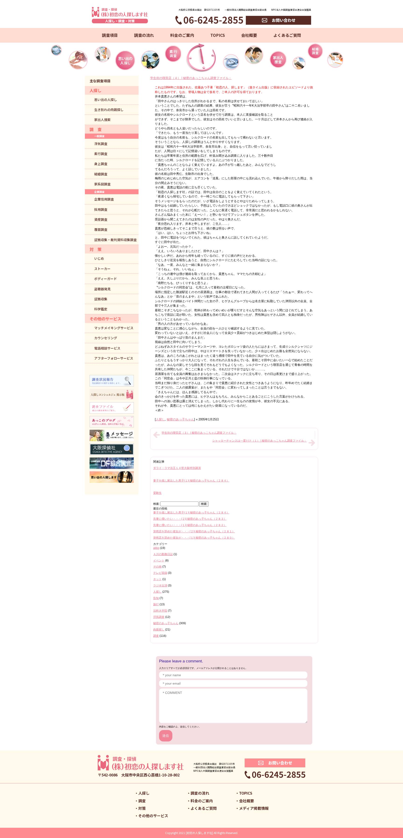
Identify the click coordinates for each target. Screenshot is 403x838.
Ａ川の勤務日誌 (163, 554)
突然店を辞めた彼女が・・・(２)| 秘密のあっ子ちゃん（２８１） (194, 531)
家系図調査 (102, 184)
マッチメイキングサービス (113, 328)
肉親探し (158, 629)
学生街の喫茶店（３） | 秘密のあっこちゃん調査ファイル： (199, 432)
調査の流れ (144, 35)
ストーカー (102, 268)
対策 (142, 808)
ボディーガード (105, 278)
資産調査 (100, 219)
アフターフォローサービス (113, 358)
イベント (158, 560)
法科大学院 (160, 610)
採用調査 (100, 209)
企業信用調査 (104, 199)
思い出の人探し (105, 99)
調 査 (95, 129)
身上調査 (100, 163)
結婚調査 (100, 174)
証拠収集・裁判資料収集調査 (115, 239)
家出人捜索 (102, 119)
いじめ (99, 258)
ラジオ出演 (160, 585)
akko (156, 548)
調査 (156, 635)
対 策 (95, 249)
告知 (156, 598)
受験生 (157, 493)
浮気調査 (158, 617)
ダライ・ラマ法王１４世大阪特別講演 (177, 468)
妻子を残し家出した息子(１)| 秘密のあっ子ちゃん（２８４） (191, 480)
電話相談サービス (107, 348)
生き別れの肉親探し (109, 109)
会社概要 (249, 35)
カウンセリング (105, 338)
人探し (160, 419)
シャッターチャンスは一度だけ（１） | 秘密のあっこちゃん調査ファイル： (259, 440)
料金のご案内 (182, 35)
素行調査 (100, 153)
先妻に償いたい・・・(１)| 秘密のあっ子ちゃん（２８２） (189, 525)
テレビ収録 (160, 573)
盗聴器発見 (102, 289)
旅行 (156, 604)
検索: (156, 504)
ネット (157, 579)
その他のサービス (105, 319)
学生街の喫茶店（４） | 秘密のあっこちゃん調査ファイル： (191, 78)
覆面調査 (100, 229)
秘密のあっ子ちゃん (180, 419)
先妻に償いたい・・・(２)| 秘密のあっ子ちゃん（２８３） (189, 518)
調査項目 (110, 35)
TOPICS (217, 35)
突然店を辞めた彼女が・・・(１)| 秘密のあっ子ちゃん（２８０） (194, 537)
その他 (157, 566)
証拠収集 (100, 299)
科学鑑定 (100, 309)
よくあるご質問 (287, 35)
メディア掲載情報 (254, 808)
